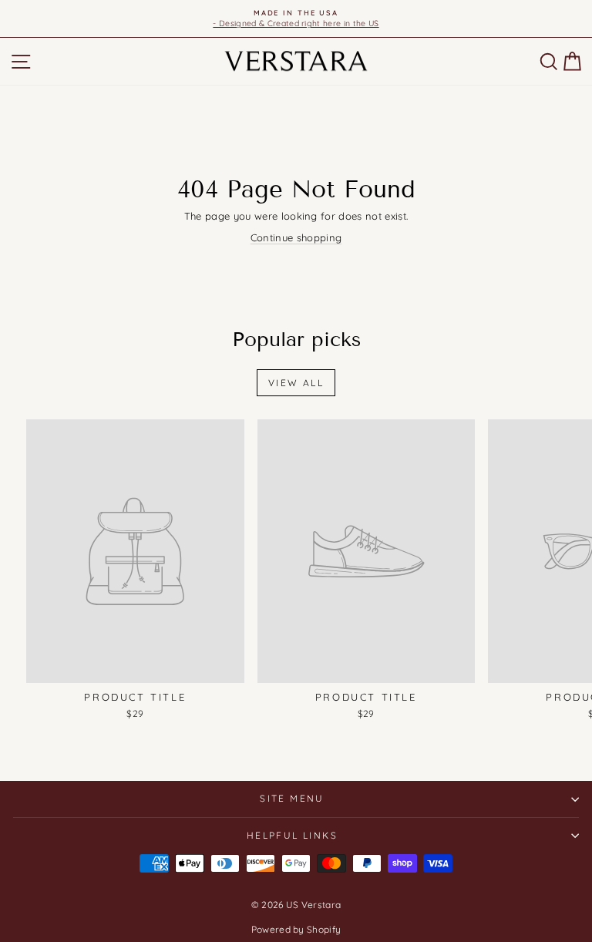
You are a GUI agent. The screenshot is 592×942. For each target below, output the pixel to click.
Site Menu (292, 798)
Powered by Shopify (296, 929)
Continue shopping (296, 237)
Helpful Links (292, 835)
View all (296, 383)
